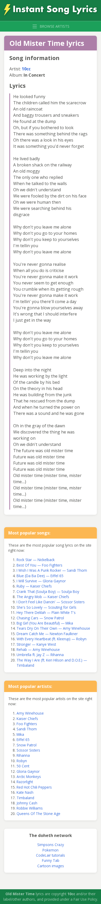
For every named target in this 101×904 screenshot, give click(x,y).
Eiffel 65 (23, 739)
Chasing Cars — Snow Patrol (40, 617)
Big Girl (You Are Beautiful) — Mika (45, 623)
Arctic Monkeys (29, 776)
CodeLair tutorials (50, 855)
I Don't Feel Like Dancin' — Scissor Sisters (51, 601)
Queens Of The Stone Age (38, 813)
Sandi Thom (27, 728)
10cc (26, 69)
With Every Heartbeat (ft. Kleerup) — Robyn (51, 638)
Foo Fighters (27, 723)
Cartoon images (50, 865)
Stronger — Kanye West (36, 644)
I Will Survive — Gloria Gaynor (41, 580)
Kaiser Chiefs (27, 718)
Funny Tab (50, 860)
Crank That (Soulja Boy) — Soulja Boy (48, 591)
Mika (20, 734)
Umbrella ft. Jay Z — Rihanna (40, 654)
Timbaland (25, 797)
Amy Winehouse (30, 713)
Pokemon (50, 850)
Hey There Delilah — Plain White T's (46, 612)
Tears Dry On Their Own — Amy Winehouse (53, 628)
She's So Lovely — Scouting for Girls (46, 607)
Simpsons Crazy (50, 844)
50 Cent (23, 765)
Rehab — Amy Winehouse (38, 649)
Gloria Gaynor (28, 771)
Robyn (22, 760)
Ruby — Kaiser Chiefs (34, 586)
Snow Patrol (27, 745)
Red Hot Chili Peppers (34, 787)
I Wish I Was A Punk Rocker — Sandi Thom (52, 570)
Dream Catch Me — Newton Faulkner (47, 633)
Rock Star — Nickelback (36, 559)
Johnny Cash (27, 802)
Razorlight (25, 781)
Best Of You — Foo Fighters (39, 565)
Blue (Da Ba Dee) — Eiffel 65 (40, 575)
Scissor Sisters (28, 750)
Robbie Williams (30, 808)
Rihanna (23, 755)
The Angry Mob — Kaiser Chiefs (43, 596)
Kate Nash (25, 792)
